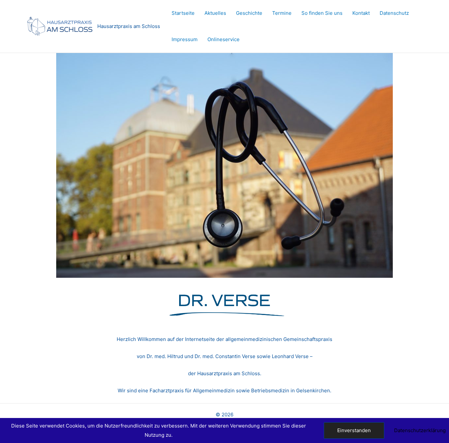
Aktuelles (215, 13)
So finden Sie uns (322, 13)
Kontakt (361, 13)
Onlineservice (223, 39)
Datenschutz (394, 13)
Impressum (185, 39)
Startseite (183, 13)
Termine (282, 13)
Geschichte (249, 13)
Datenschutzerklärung (420, 430)
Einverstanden (354, 430)
